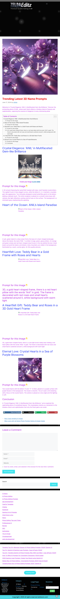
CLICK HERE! (36, 182)
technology (5, 531)
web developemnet (8, 539)
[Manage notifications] (57, 596)
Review (4, 526)
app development (7, 501)
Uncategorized (7, 536)
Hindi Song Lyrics (7, 515)
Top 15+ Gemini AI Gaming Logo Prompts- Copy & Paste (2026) (22, 550)
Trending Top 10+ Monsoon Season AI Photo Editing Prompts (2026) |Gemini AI (27, 547)
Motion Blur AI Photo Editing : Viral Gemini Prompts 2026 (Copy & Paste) (25, 561)
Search (4, 481)
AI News (5, 493)
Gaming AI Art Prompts (9, 512)
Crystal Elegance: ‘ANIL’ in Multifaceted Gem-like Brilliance (21, 119)
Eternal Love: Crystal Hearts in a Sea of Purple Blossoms (21, 139)
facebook (5, 509)
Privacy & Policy (35, 585)
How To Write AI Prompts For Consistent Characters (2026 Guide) (23, 555)
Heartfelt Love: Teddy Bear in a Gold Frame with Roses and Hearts (24, 126)
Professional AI (7, 523)
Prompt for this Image (12, 120)
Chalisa (4, 507)
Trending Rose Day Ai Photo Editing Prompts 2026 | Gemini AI (21, 563)
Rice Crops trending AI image (13, 418)
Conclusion (10, 143)
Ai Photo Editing (7, 496)
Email (47, 585)
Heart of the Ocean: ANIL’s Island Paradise (16, 122)
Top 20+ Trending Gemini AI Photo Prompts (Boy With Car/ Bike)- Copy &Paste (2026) (29, 553)
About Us (4, 582)
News (4, 518)
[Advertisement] (30, 23)
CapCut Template (7, 504)
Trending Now (30, 572)
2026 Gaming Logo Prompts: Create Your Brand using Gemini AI (22, 558)
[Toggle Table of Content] (54, 116)
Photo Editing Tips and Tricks (11, 520)
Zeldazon (4, 580)
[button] (47, 3)
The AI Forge (6, 534)
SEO (3, 528)
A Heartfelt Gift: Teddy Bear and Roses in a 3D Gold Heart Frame (23, 135)
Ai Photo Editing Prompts (10, 499)
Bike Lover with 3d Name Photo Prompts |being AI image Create (24, 421)
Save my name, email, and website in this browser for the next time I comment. (29, 467)
